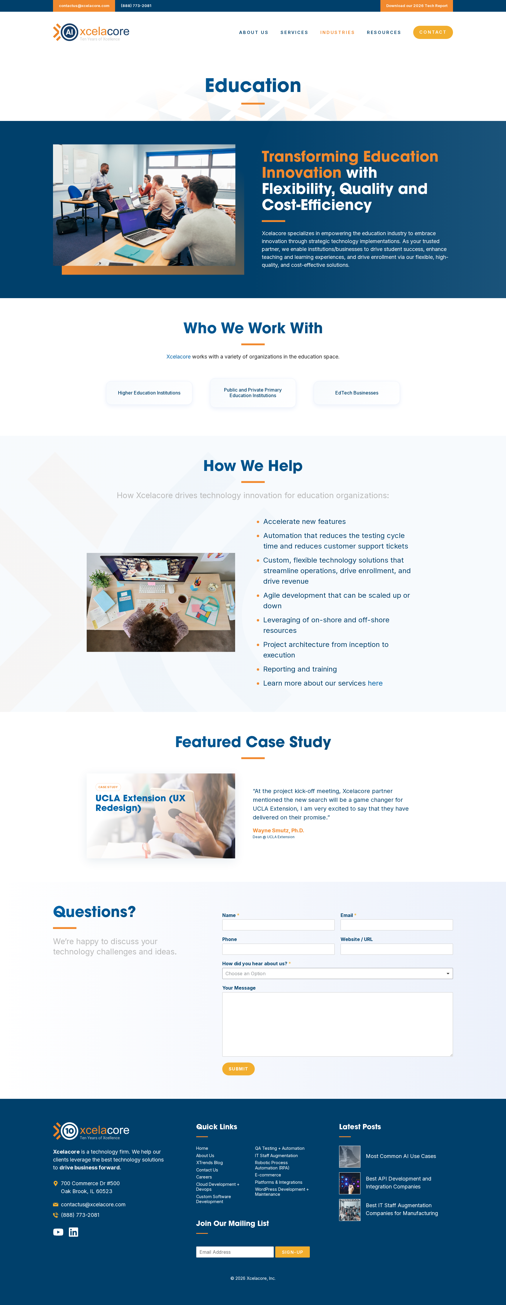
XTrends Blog (209, 1162)
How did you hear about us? (256, 963)
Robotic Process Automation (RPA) (272, 1165)
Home (202, 1148)
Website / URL (357, 939)
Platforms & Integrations (278, 1182)
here (375, 683)
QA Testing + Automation (280, 1148)
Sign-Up (292, 1252)
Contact (433, 32)
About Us (254, 32)
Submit (239, 1068)
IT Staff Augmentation (276, 1155)
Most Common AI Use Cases (401, 1156)
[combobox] (337, 973)
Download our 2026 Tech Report (416, 5)
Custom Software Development (213, 1199)
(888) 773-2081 (136, 5)
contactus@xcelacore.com (84, 5)
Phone (229, 939)
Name (231, 915)
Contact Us (207, 1169)
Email (349, 915)
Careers (204, 1176)
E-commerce (268, 1174)
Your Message (239, 988)
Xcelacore (178, 356)
